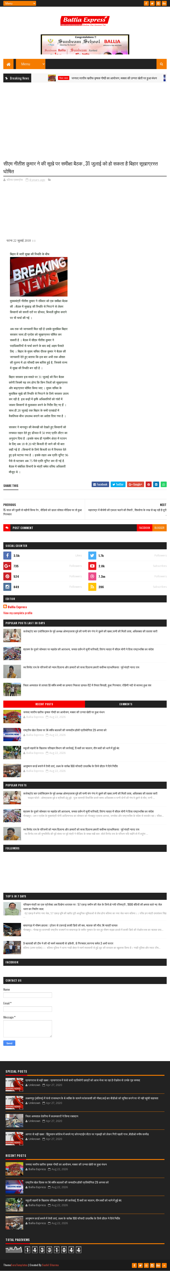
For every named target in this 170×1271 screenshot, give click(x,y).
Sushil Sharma (50, 1265)
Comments (125, 704)
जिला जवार (50, 78)
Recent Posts (44, 704)
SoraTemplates (19, 1265)
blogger (159, 528)
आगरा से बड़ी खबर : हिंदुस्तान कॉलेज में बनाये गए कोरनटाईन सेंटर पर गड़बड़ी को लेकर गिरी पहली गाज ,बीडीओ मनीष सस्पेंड (87, 1134)
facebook (144, 528)
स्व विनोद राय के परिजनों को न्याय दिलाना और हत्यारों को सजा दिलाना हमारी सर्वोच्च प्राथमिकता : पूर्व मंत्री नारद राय (81, 667)
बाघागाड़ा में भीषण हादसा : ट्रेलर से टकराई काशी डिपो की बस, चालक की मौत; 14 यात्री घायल (70, 925)
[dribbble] (146, 1265)
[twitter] (152, 3)
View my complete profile (17, 612)
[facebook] (146, 3)
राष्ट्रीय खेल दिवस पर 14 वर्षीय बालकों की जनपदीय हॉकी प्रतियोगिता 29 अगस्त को (64, 730)
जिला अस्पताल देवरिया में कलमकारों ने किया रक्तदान (51, 1116)
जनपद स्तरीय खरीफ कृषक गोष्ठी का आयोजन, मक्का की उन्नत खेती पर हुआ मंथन (100, 78)
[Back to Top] (164, 1265)
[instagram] (158, 3)
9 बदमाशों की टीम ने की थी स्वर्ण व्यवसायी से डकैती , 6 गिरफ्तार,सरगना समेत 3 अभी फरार (68, 943)
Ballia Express (17, 607)
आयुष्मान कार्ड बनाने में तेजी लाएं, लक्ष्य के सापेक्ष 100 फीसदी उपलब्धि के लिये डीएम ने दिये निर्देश (70, 766)
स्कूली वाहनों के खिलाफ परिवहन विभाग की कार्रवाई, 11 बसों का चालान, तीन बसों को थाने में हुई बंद (71, 748)
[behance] (164, 3)
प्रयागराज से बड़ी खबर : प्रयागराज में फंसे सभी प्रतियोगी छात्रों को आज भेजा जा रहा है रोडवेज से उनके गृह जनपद (82, 1080)
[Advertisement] (85, 118)
